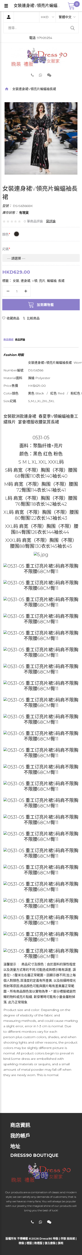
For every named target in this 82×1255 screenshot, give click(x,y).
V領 (34, 281)
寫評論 (51, 221)
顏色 (5, 234)
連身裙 (25, 281)
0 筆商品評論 (33, 221)
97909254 (44, 38)
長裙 (61, 281)
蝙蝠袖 (51, 281)
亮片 (42, 281)
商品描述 (8, 339)
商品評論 (20, 339)
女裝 (16, 281)
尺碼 (5, 249)
